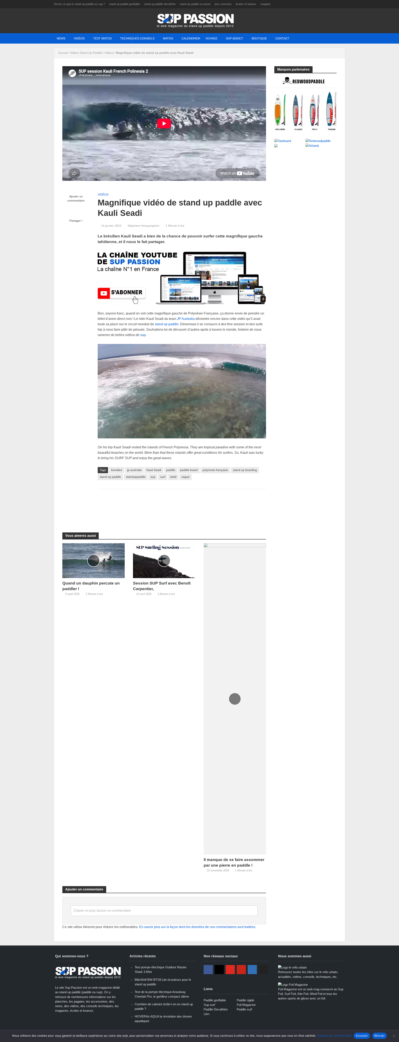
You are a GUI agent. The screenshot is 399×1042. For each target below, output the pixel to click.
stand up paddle (167, 324)
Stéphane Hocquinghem (143, 225)
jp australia (134, 470)
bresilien (116, 470)
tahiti (173, 476)
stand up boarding (245, 470)
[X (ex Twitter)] (263, 969)
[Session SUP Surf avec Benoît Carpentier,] (164, 560)
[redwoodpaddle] (305, 103)
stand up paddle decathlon (160, 4)
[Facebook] (208, 969)
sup (143, 335)
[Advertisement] (181, 506)
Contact (282, 38)
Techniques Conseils (137, 38)
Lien (206, 1014)
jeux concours (223, 4)
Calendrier (191, 38)
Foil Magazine (246, 1005)
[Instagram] (219, 969)
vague (185, 476)
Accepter (362, 1035)
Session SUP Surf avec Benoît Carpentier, (162, 586)
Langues (265, 4)
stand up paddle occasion (195, 4)
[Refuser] (394, 1036)
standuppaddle (135, 476)
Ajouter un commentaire (76, 198)
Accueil (63, 52)
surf (162, 476)
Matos (168, 38)
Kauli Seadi (154, 470)
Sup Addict (234, 38)
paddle (170, 470)
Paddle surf (244, 1009)
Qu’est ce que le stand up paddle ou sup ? (79, 4)
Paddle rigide (245, 1000)
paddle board (189, 470)
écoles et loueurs (246, 4)
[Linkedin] (252, 969)
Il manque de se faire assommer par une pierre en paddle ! (234, 862)
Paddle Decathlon (216, 1009)
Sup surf (209, 1005)
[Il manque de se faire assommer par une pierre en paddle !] (235, 699)
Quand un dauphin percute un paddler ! (91, 586)
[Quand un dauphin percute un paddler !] (93, 560)
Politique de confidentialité (334, 1035)
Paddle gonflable (215, 1000)
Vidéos (79, 38)
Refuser (379, 1035)
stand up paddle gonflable (124, 4)
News (61, 38)
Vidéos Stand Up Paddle (86, 52)
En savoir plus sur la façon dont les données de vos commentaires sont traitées (197, 927)
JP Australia (186, 318)
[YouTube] (230, 969)
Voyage (211, 38)
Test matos (102, 38)
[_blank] (299, 38)
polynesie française (215, 470)
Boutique (259, 38)
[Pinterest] (241, 969)
